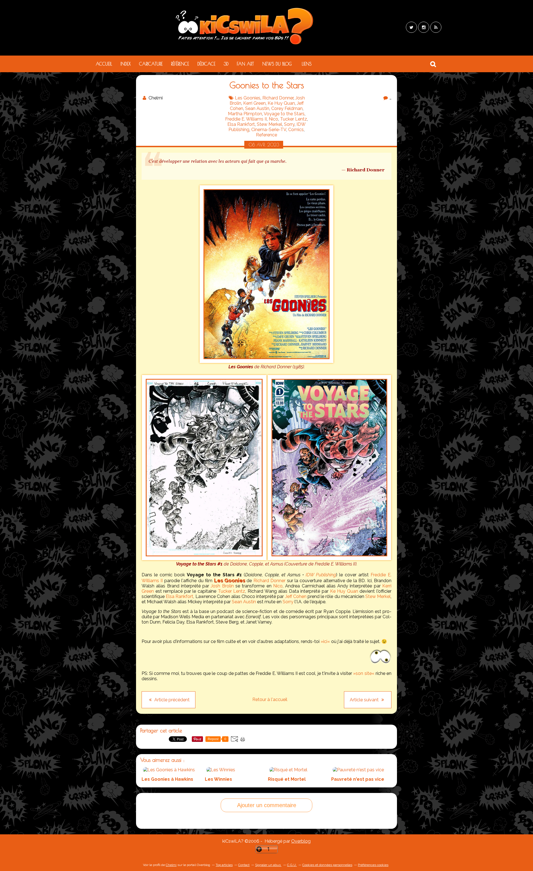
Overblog (301, 841)
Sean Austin (257, 108)
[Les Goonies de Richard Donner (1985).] (266, 361)
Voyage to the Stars (284, 113)
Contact (244, 865)
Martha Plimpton (245, 113)
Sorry (289, 124)
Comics (296, 129)
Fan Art (245, 63)
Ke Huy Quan (281, 103)
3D (226, 63)
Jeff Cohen (295, 596)
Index (125, 63)
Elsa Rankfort (241, 124)
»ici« (325, 641)
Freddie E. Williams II (246, 119)
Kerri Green (254, 103)
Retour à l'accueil (269, 699)
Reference (266, 134)
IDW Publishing (321, 574)
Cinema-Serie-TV (268, 129)
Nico (273, 119)
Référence (180, 63)
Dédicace (206, 63)
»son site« (363, 673)
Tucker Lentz (293, 119)
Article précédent (171, 699)
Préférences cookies (373, 865)
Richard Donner (277, 98)
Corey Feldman (287, 108)
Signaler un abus (268, 865)
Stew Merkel (269, 124)
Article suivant (365, 699)
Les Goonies (247, 98)
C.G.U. (292, 865)
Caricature (151, 63)
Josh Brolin (222, 586)
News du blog (277, 63)
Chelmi (171, 865)
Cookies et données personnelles (327, 865)
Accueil (104, 63)
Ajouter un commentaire (266, 805)
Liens (306, 63)
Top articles (224, 865)
